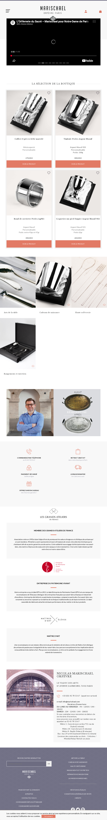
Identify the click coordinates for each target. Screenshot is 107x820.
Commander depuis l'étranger (29, 802)
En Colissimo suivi (78, 476)
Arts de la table (78, 758)
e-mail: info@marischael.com (68, 702)
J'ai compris (48, 816)
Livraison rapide (78, 474)
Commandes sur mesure (29, 806)
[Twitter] (78, 809)
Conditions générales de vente (77, 794)
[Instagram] (83, 809)
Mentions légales (78, 790)
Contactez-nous (29, 798)
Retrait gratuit (78, 458)
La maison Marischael (78, 778)
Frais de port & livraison (29, 790)
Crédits (78, 798)
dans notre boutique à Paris (78, 460)
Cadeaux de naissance (77, 762)
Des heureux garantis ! (29, 493)
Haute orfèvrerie (78, 766)
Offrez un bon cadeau (29, 490)
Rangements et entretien (78, 770)
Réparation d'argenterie (77, 774)
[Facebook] (73, 809)
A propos (29, 794)
